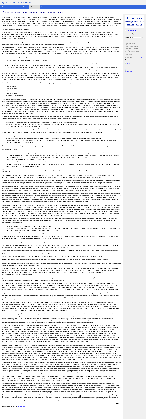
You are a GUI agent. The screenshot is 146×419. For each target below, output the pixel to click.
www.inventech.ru (138, 58)
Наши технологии (15, 7)
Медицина (44, 7)
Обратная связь (131, 30)
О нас (51, 7)
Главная (5, 7)
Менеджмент (35, 7)
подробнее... (22, 406)
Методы (25, 7)
